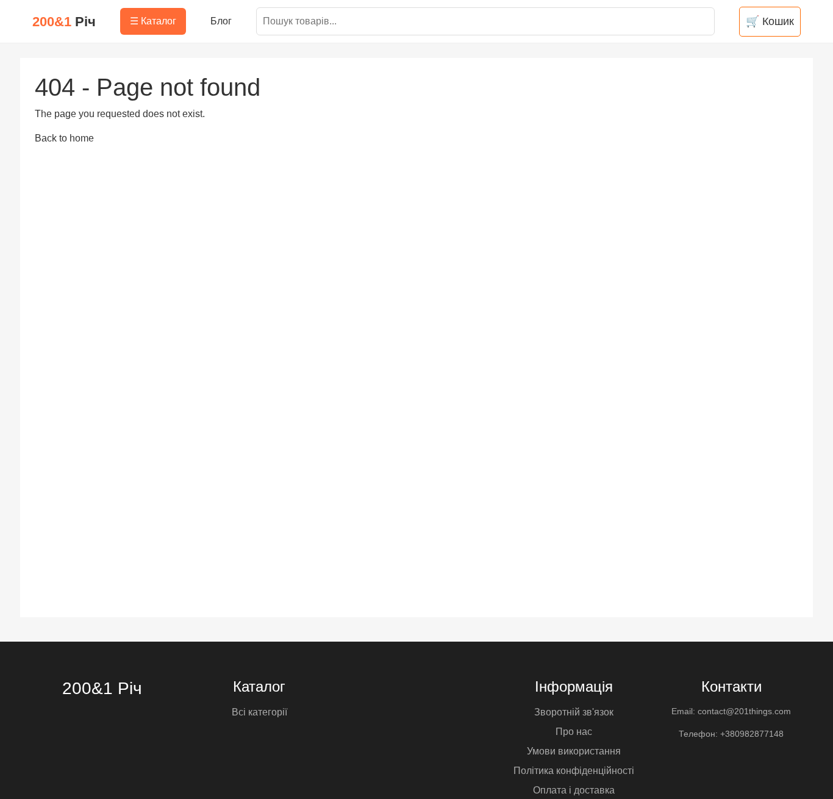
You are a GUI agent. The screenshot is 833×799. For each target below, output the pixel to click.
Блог (221, 21)
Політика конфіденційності (573, 770)
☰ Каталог (153, 21)
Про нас (574, 731)
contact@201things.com (744, 711)
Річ (64, 21)
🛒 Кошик (770, 21)
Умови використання (574, 751)
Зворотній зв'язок (573, 712)
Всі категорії (259, 712)
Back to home (64, 138)
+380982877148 (752, 734)
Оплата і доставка (574, 790)
